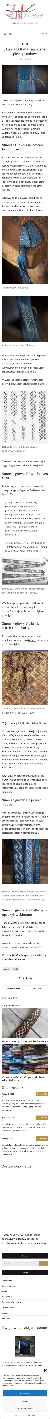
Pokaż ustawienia (25, 1408)
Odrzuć (25, 1401)
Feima (4, 1094)
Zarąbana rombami (12, 1005)
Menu (9, 33)
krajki (15, 969)
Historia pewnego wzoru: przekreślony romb (25, 1041)
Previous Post (13, 988)
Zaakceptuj (25, 1393)
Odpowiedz (42, 1094)
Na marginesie (7, 1297)
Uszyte (5, 1313)
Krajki (25, 44)
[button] (45, 1370)
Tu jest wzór (8, 723)
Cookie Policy (19, 1415)
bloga (8, 747)
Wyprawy (6, 1318)
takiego (32, 639)
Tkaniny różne (8, 1307)
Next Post (36, 988)
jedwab (6, 969)
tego (41, 812)
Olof (4, 1138)
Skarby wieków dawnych (12, 1302)
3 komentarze (26, 59)
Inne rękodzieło (8, 1286)
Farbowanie (7, 1281)
